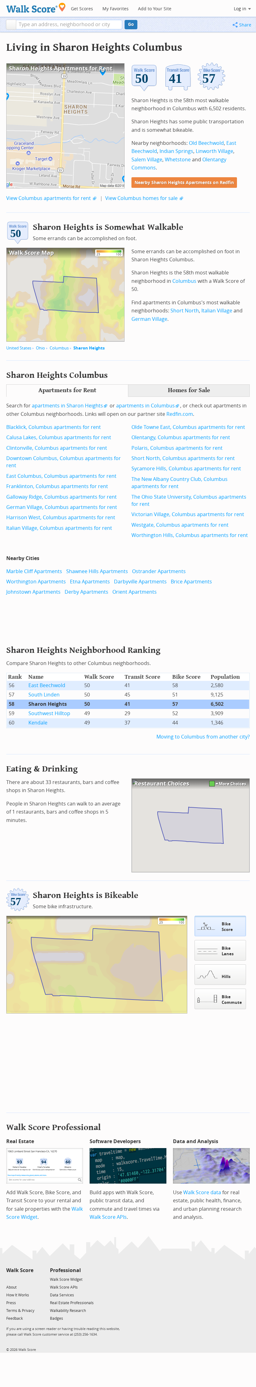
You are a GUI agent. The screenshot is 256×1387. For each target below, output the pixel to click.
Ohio (40, 348)
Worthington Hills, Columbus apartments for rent (189, 535)
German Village (149, 319)
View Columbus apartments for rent (48, 198)
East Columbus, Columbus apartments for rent (61, 476)
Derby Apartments (86, 592)
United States (18, 348)
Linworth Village (214, 151)
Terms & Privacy (20, 1311)
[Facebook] (19, 1279)
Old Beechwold (206, 143)
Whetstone (178, 160)
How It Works (17, 1295)
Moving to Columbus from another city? (203, 737)
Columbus (59, 348)
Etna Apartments (90, 582)
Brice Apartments (191, 582)
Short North (184, 311)
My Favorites (115, 9)
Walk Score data (202, 1192)
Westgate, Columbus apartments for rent (180, 525)
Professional (65, 1270)
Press (11, 1303)
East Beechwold (46, 685)
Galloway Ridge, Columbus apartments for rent (61, 497)
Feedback (14, 1318)
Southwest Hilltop (49, 713)
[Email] (29, 1279)
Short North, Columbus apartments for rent (183, 458)
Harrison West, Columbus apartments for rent (60, 517)
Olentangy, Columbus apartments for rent (180, 437)
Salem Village (146, 160)
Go (131, 24)
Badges (56, 1318)
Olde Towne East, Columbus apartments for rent (188, 427)
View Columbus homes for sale (141, 198)
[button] (11, 25)
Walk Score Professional (53, 1127)
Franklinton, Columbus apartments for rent (57, 486)
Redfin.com (179, 414)
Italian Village (216, 311)
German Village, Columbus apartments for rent (61, 507)
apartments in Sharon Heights (67, 406)
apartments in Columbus (145, 406)
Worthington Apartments (36, 582)
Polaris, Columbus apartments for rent (177, 448)
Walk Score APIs (108, 1217)
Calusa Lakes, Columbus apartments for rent (58, 437)
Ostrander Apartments (159, 571)
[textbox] (69, 25)
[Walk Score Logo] (36, 7)
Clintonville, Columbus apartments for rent (56, 448)
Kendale (37, 723)
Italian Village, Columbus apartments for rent (59, 528)
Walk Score (19, 1270)
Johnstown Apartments (33, 592)
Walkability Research (68, 1311)
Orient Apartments (134, 592)
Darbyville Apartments (140, 582)
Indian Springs (176, 151)
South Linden (44, 695)
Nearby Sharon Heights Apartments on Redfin (184, 182)
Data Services (62, 1295)
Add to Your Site (154, 9)
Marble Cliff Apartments (34, 571)
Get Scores (82, 9)
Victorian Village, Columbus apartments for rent (187, 514)
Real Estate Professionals (72, 1303)
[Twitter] (9, 1279)
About (11, 1287)
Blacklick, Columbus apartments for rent (53, 427)
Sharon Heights (89, 348)
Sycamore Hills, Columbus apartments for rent (186, 469)
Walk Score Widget (66, 1279)
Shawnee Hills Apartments (97, 571)
